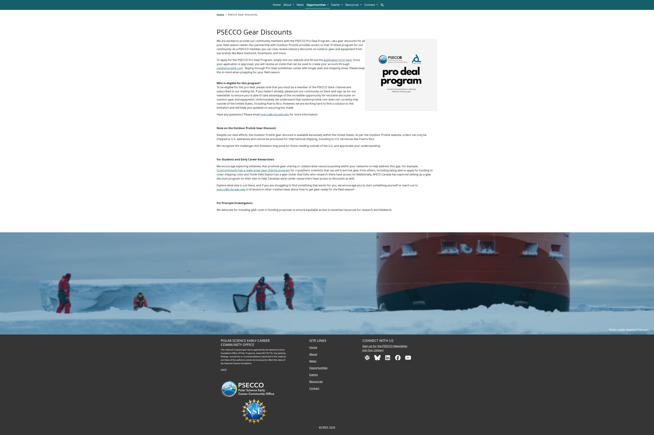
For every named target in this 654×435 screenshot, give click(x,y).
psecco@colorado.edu (274, 114)
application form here (338, 60)
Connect (370, 5)
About (287, 5)
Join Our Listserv (373, 350)
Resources (352, 5)
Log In (224, 369)
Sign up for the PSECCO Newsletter (385, 346)
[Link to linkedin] (388, 359)
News (300, 5)
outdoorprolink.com (230, 68)
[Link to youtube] (408, 359)
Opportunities (316, 5)
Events (335, 5)
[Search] (382, 5)
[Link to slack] (367, 359)
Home (277, 5)
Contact (314, 388)
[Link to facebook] (398, 359)
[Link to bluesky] (378, 359)
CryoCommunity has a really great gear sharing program (253, 170)
